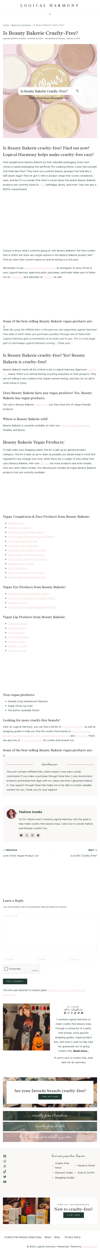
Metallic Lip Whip (17, 646)
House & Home (86, 1165)
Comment (10, 915)
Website (74, 959)
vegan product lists (31, 740)
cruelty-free (41, 404)
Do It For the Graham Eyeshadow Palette (31, 598)
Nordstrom (9, 735)
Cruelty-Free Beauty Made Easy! (23, 1237)
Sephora (21, 735)
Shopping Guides (64, 1177)
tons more (81, 735)
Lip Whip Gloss (16, 632)
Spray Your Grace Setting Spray (26, 572)
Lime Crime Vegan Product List (21, 853)
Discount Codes (64, 1172)
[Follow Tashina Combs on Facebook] (21, 835)
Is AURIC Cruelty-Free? (84, 853)
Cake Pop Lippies (18, 623)
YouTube (48, 276)
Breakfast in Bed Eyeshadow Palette (29, 593)
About (48, 1237)
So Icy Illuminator (18, 568)
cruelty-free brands (73, 726)
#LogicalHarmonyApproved (40, 267)
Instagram (17, 276)
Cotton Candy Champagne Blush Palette (31, 536)
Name (8, 959)
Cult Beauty (62, 735)
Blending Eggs (16, 523)
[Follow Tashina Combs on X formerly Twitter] (26, 835)
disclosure (49, 764)
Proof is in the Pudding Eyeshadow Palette (32, 607)
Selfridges (83, 425)
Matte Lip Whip (16, 641)
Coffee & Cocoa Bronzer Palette (26, 532)
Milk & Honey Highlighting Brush (26, 554)
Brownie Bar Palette (19, 527)
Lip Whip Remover (18, 637)
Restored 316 (89, 1246)
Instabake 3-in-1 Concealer (23, 545)
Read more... (81, 1050)
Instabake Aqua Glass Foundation (27, 550)
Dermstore (77, 731)
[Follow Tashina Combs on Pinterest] (38, 835)
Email (41, 959)
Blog (57, 1237)
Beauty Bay (34, 735)
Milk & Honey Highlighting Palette (27, 559)
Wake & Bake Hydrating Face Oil (27, 577)
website (65, 425)
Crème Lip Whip (17, 628)
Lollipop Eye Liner (18, 602)
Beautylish (48, 735)
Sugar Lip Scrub (17, 650)
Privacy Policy (72, 1237)
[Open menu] (50, 14)
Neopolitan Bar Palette (21, 563)
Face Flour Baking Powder (23, 541)
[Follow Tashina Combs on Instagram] (32, 835)
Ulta (41, 184)
